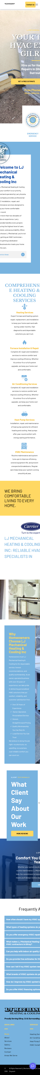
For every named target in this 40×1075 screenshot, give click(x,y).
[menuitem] (16, 1034)
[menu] (36, 4)
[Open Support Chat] (32, 1066)
